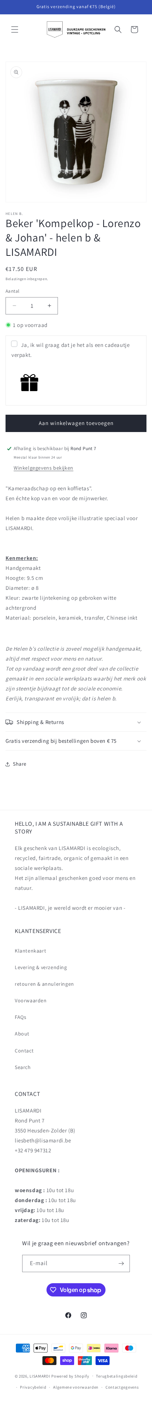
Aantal (12, 291)
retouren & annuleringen (44, 984)
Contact (24, 1050)
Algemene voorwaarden (76, 1387)
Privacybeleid (33, 1387)
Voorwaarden (31, 1000)
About (22, 1033)
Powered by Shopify (70, 1375)
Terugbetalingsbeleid (116, 1376)
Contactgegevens (122, 1387)
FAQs (20, 1017)
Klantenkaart (30, 950)
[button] (15, 29)
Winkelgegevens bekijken (43, 467)
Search (23, 1067)
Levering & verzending (41, 967)
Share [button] (20, 763)
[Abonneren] (121, 1263)
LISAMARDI (40, 1375)
